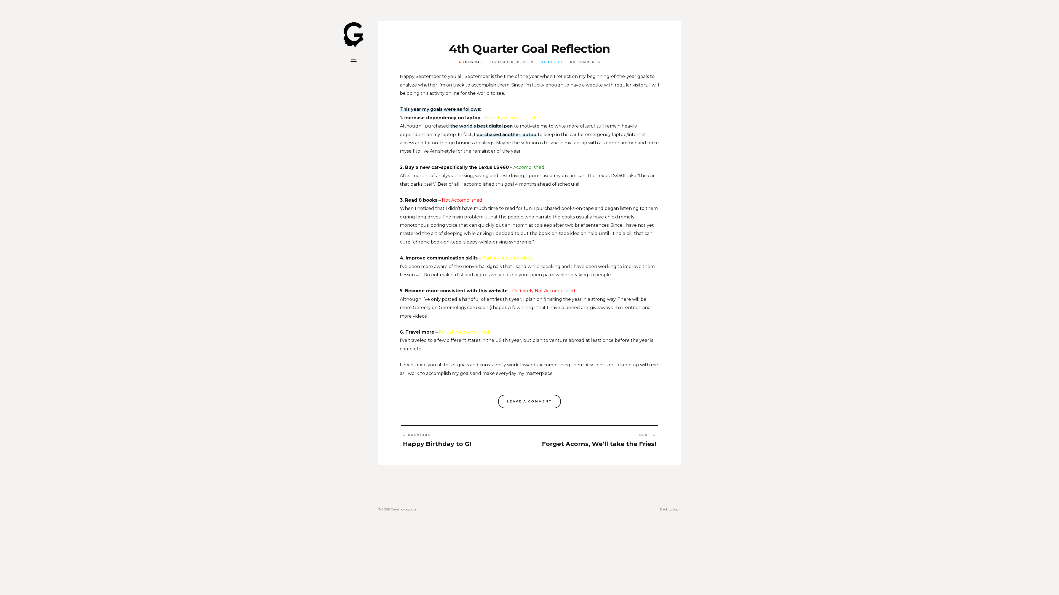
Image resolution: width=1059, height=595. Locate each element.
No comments (585, 62)
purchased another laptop (506, 134)
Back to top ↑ (670, 509)
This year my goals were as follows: (440, 109)
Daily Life (552, 62)
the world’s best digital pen (481, 126)
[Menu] (353, 59)
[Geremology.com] (354, 35)
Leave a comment (529, 401)
